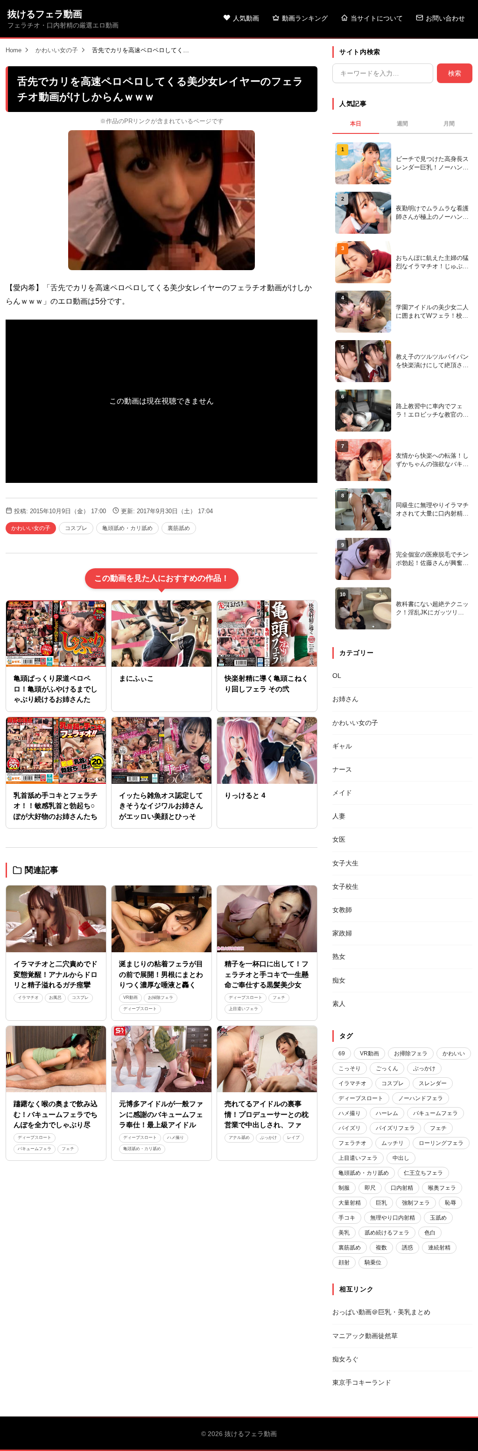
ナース (342, 769)
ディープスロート (140, 1008)
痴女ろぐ (345, 1359)
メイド (342, 792)
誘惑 (407, 1247)
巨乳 (381, 1203)
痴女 (338, 980)
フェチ (279, 997)
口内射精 (402, 1188)
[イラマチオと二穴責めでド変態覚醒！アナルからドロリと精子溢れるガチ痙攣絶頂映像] (56, 919)
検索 (454, 73)
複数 (381, 1247)
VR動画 (130, 997)
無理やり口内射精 (392, 1217)
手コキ (346, 1217)
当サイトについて (377, 18)
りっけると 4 (245, 795)
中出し (401, 1158)
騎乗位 (373, 1262)
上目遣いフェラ (243, 1008)
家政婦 (342, 933)
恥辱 (450, 1203)
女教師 (342, 910)
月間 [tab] (449, 123)
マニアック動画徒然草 (365, 1335)
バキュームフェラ (34, 1148)
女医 (338, 839)
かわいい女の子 (56, 50)
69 (341, 1053)
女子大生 (345, 863)
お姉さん (345, 699)
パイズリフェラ (395, 1128)
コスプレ (76, 528)
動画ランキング (305, 18)
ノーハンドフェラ (420, 1098)
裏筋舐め (179, 528)
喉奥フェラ (442, 1188)
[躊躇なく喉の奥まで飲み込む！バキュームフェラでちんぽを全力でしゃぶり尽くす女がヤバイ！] (56, 1059)
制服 (344, 1188)
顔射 (344, 1262)
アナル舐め (239, 1137)
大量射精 (349, 1203)
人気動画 (246, 18)
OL (336, 675)
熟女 (338, 956)
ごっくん (387, 1068)
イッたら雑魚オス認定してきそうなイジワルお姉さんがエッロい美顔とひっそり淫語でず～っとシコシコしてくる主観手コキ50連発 (161, 816)
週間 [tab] (402, 123)
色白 (430, 1232)
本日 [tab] (355, 123)
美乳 (344, 1232)
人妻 (338, 816)
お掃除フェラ (160, 997)
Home (13, 50)
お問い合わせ (445, 18)
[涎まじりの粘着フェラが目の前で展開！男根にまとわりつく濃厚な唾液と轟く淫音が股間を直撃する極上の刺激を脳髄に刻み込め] (161, 919)
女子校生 (345, 886)
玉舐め (438, 1217)
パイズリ (349, 1128)
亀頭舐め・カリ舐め (127, 528)
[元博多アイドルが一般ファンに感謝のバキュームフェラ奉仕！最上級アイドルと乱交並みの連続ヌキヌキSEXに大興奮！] (161, 1059)
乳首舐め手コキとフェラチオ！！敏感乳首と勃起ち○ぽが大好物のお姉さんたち (56, 805)
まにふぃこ (136, 678)
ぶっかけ (268, 1137)
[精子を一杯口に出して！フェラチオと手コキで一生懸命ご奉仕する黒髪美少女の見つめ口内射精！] (267, 919)
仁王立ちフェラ (423, 1173)
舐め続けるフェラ (387, 1232)
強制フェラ (416, 1203)
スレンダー (433, 1083)
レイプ (293, 1137)
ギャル (342, 746)
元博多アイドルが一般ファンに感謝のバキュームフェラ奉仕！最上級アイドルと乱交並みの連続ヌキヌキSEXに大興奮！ (161, 1125)
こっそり (349, 1068)
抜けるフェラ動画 (44, 14)
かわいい (454, 1053)
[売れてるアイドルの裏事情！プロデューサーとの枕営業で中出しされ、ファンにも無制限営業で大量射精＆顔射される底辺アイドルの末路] (267, 1059)
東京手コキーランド (361, 1382)
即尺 (370, 1188)
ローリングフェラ (441, 1143)
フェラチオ (352, 1143)
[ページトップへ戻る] (455, 1432)
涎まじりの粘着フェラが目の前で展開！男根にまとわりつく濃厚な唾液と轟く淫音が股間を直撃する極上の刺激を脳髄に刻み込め (161, 985)
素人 (338, 1003)
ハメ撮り (175, 1137)
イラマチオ (28, 997)
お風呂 (55, 997)
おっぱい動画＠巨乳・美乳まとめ (381, 1312)
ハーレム (387, 1113)
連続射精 (439, 1247)
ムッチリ (392, 1143)
